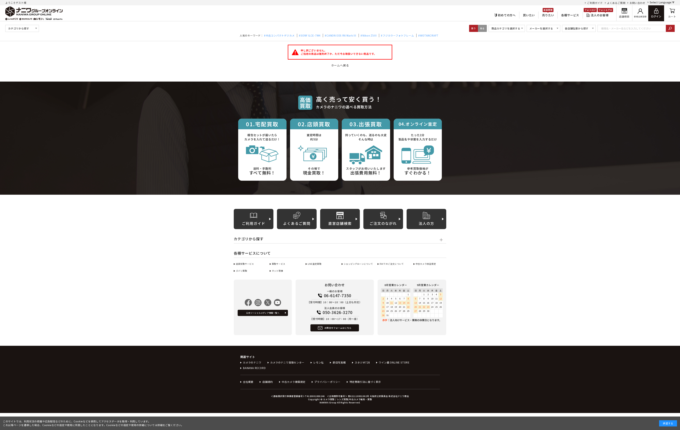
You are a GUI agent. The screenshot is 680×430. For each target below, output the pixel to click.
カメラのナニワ (252, 362)
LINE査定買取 (315, 263)
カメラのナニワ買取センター (287, 362)
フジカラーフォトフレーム (398, 35)
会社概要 (248, 382)
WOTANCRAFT (429, 35)
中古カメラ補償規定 (293, 382)
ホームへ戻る (340, 65)
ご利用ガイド (595, 3)
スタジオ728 (362, 362)
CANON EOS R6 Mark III (341, 35)
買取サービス (278, 263)
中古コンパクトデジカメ (280, 35)
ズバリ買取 (241, 270)
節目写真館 (339, 362)
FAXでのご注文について (392, 263)
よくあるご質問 (616, 3)
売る (482, 28)
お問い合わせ (637, 3)
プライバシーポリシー (327, 382)
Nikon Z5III (369, 35)
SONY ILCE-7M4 (310, 35)
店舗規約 (267, 382)
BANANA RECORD (254, 368)
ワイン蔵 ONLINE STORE (394, 362)
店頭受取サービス (245, 263)
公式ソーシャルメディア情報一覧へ (262, 312)
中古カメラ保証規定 (426, 263)
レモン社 (318, 362)
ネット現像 (277, 270)
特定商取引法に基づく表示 (365, 382)
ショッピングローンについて (358, 263)
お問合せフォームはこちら (338, 327)
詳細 (160, 425)
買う (473, 28)
